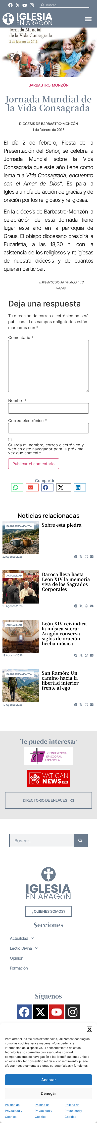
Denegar (48, 1093)
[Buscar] (80, 840)
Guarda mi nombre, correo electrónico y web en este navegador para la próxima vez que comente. (46, 449)
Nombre (17, 400)
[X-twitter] (17, 5)
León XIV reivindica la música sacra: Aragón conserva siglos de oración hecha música (64, 633)
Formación (19, 968)
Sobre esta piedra (62, 524)
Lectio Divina (21, 948)
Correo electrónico (27, 421)
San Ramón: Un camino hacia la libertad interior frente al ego (60, 680)
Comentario (21, 337)
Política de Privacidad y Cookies (13, 1111)
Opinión (16, 958)
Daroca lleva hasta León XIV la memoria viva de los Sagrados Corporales (66, 581)
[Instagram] (32, 5)
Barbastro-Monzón (49, 85)
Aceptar (48, 1079)
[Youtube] (25, 5)
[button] (89, 1029)
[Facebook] (10, 5)
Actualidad (14, 575)
